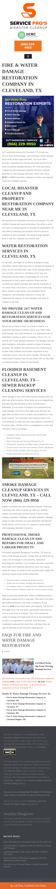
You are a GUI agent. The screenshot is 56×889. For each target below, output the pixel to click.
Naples (23, 804)
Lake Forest (8, 780)
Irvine (24, 780)
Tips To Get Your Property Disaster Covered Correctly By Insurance (26, 865)
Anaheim (39, 780)
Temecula (31, 780)
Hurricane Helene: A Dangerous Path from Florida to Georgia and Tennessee (27, 847)
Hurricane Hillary (14, 771)
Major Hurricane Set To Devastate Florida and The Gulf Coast (28, 842)
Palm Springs (12, 783)
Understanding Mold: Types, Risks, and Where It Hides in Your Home (26, 853)
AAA (12, 682)
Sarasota (7, 804)
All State (41, 682)
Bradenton (32, 801)
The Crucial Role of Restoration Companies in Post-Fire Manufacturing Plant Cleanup (25, 859)
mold (12, 606)
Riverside (47, 780)
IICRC (5, 177)
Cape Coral (41, 801)
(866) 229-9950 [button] (28, 46)
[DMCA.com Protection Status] (10, 751)
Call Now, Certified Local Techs (30, 885)
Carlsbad (17, 780)
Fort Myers (15, 804)
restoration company (11, 738)
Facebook (42, 747)
